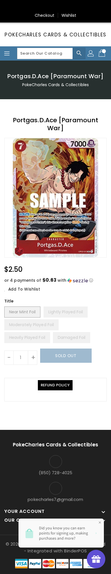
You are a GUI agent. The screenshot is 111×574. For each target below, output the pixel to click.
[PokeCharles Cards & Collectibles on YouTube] (82, 6)
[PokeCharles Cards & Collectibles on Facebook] (28, 6)
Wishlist (69, 15)
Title (9, 301)
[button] (55, 280)
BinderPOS (75, 551)
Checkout (45, 15)
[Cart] (102, 53)
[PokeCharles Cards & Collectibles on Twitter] (39, 6)
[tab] (55, 385)
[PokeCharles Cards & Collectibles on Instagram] (61, 6)
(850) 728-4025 (55, 473)
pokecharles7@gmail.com (55, 499)
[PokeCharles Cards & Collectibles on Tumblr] (71, 6)
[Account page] (91, 53)
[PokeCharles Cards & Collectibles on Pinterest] (50, 6)
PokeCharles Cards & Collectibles (55, 35)
